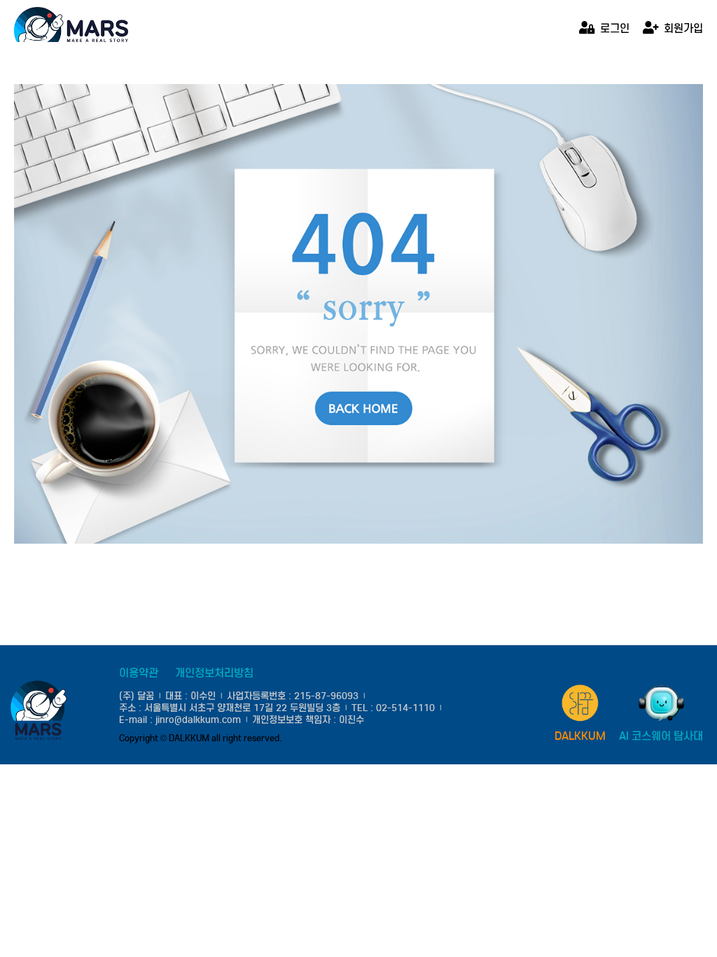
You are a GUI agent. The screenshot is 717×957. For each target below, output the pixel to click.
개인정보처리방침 (214, 673)
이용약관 (138, 673)
